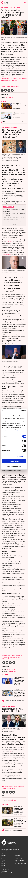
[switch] (24, 441)
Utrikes (3, 863)
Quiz (2, 866)
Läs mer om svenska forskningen (14, 700)
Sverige (10, 658)
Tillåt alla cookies (14, 461)
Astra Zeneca (5, 657)
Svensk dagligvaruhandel (13, 86)
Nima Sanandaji (13, 657)
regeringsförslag (6, 254)
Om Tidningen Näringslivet (20, 863)
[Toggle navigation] (25, 2)
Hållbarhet (3, 862)
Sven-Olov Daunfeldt (17, 654)
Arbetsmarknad (4, 853)
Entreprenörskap (5, 858)
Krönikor (3, 865)
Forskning (9, 654)
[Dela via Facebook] (2, 90)
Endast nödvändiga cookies (14, 466)
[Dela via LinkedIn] (8, 90)
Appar (16, 853)
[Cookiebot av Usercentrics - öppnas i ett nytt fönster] (20, 411)
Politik (13, 655)
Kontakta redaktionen (19, 858)
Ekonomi (3, 857)
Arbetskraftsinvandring (7, 786)
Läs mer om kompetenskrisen (13, 830)
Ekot (11, 751)
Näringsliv (3, 855)
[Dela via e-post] (12, 90)
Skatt (19, 657)
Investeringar (19, 655)
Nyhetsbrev (17, 855)
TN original (4, 658)
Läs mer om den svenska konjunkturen (14, 122)
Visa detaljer (20, 456)
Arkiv (16, 857)
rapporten (9, 241)
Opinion (3, 860)
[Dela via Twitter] (5, 90)
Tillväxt (4, 654)
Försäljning (3, 86)
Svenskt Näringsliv (6, 655)
